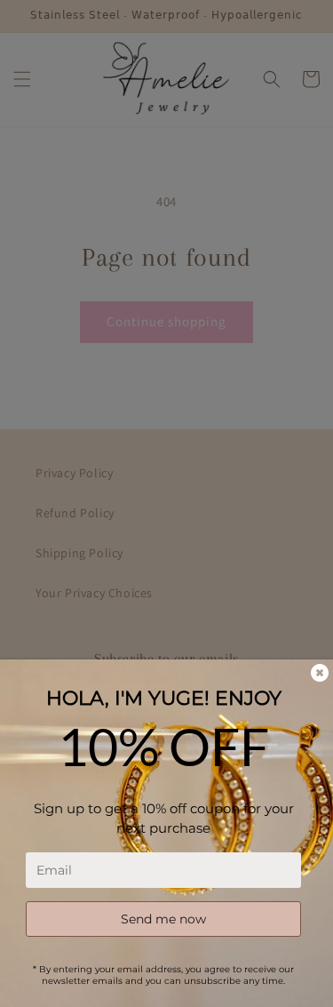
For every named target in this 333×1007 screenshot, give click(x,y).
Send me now (163, 919)
